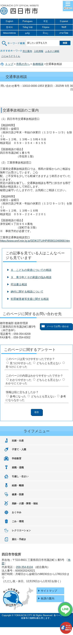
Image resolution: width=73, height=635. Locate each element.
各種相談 (38, 64)
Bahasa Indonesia (9, 33)
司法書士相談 (19, 284)
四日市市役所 (19, 9)
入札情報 (38, 51)
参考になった (18, 396)
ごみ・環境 (18, 521)
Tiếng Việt (28, 27)
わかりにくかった (16, 383)
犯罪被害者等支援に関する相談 (30, 298)
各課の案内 (47, 598)
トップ (9, 64)
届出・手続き (19, 539)
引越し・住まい (20, 476)
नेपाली (63, 27)
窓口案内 (27, 51)
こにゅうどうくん (10, 56)
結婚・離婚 (18, 485)
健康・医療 (18, 494)
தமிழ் (27, 33)
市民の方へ (23, 64)
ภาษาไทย (63, 33)
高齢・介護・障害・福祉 (25, 503)
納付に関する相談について (27, 291)
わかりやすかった (21, 379)
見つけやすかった (21, 363)
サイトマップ (49, 590)
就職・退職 (18, 467)
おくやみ (16, 512)
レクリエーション (21, 530)
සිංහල (45, 33)
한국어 (9, 27)
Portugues (28, 21)
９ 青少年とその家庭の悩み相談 (31, 277)
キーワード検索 (13, 41)
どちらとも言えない (48, 363)
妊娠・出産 (18, 440)
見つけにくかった (16, 366)
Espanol (64, 21)
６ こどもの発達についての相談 (31, 269)
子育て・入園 (19, 449)
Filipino (45, 27)
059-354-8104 (24, 567)
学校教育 (16, 458)
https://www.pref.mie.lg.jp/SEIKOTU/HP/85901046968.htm (35, 240)
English (9, 21)
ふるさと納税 (52, 51)
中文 (45, 21)
